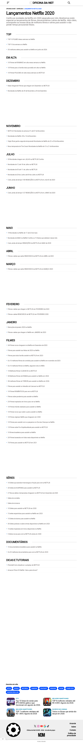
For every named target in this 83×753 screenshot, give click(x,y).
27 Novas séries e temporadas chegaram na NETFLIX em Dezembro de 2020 (33, 493)
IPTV (17, 698)
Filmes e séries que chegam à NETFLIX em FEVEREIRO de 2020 (28, 309)
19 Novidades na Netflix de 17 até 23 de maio (22, 233)
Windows (53, 688)
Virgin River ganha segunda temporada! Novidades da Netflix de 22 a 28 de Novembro (36, 141)
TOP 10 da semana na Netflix (17, 44)
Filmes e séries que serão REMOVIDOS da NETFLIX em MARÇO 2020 (30, 269)
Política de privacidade (71, 734)
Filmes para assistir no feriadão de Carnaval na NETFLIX (26, 386)
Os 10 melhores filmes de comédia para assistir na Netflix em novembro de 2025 (34, 361)
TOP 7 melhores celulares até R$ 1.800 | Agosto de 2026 (27, 712)
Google (16, 688)
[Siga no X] (35, 726)
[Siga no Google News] (45, 726)
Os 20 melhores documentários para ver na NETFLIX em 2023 (28, 552)
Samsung (34, 688)
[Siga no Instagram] (38, 726)
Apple (9, 688)
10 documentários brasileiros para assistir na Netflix (25, 547)
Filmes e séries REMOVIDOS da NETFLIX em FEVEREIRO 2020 (28, 314)
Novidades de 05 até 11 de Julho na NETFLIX (22, 170)
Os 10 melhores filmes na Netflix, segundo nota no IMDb (26, 366)
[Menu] (11, 3)
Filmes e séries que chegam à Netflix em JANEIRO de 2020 (27, 332)
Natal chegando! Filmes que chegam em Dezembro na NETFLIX (28, 86)
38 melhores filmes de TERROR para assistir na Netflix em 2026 (28, 381)
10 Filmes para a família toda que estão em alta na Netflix (26, 68)
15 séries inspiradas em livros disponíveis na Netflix (24, 529)
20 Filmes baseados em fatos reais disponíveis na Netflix (26, 437)
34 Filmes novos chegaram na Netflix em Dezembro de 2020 (27, 345)
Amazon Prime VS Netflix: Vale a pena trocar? (22, 570)
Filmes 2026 (70, 688)
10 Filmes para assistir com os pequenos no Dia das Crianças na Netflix (31, 422)
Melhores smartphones (60, 698)
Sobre (73, 727)
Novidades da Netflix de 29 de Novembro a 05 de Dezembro (27, 91)
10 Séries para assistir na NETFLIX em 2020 (22, 508)
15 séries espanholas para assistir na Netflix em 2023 (25, 513)
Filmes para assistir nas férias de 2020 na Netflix (23, 350)
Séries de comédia (14, 498)
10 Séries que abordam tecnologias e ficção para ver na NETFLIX (29, 483)
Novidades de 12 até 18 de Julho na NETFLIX (22, 164)
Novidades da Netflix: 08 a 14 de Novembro (22, 136)
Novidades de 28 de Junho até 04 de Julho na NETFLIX (26, 175)
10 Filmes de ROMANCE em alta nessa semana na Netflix (26, 63)
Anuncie (73, 723)
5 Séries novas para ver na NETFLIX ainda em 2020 (24, 534)
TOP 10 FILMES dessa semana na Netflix (21, 39)
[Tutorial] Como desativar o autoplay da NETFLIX (23, 565)
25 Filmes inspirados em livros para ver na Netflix (24, 402)
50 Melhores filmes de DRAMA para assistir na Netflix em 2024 (28, 376)
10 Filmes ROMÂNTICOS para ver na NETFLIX (23, 391)
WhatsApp (43, 688)
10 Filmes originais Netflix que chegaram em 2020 (24, 417)
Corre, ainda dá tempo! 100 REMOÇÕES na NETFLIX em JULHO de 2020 (31, 180)
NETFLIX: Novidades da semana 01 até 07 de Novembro (26, 131)
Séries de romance (14, 503)
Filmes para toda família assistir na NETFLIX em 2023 (25, 356)
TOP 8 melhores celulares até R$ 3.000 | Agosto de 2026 (63, 702)
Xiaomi (61, 688)
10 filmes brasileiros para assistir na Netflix (22, 432)
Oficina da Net (11, 8)
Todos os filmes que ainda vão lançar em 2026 (64, 712)
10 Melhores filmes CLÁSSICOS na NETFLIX (22, 371)
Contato (73, 730)
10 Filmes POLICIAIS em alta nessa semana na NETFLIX (26, 73)
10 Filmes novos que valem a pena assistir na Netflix (25, 412)
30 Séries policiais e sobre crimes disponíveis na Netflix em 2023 (29, 524)
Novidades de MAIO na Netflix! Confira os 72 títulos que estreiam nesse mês (32, 238)
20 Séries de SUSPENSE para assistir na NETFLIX (24, 488)
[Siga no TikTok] (48, 726)
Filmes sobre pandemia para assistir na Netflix (23, 397)
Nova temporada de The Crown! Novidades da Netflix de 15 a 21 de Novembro (33, 146)
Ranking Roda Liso (13, 692)
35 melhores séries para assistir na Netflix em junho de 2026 (27, 50)
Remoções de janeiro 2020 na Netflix (20, 327)
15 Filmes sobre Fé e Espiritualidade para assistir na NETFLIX (28, 427)
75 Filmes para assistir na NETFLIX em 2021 (22, 443)
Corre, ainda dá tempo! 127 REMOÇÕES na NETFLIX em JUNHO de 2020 (31, 193)
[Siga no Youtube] (41, 726)
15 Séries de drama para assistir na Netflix (21, 519)
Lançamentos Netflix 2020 (33, 8)
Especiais (20, 8)
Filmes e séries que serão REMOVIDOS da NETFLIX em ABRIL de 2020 (31, 256)
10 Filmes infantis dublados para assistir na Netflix (24, 407)
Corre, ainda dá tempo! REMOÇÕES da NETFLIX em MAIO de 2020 (29, 243)
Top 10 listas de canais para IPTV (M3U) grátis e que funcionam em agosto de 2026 (28, 703)
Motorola (25, 688)
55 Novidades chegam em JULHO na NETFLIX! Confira (26, 159)
